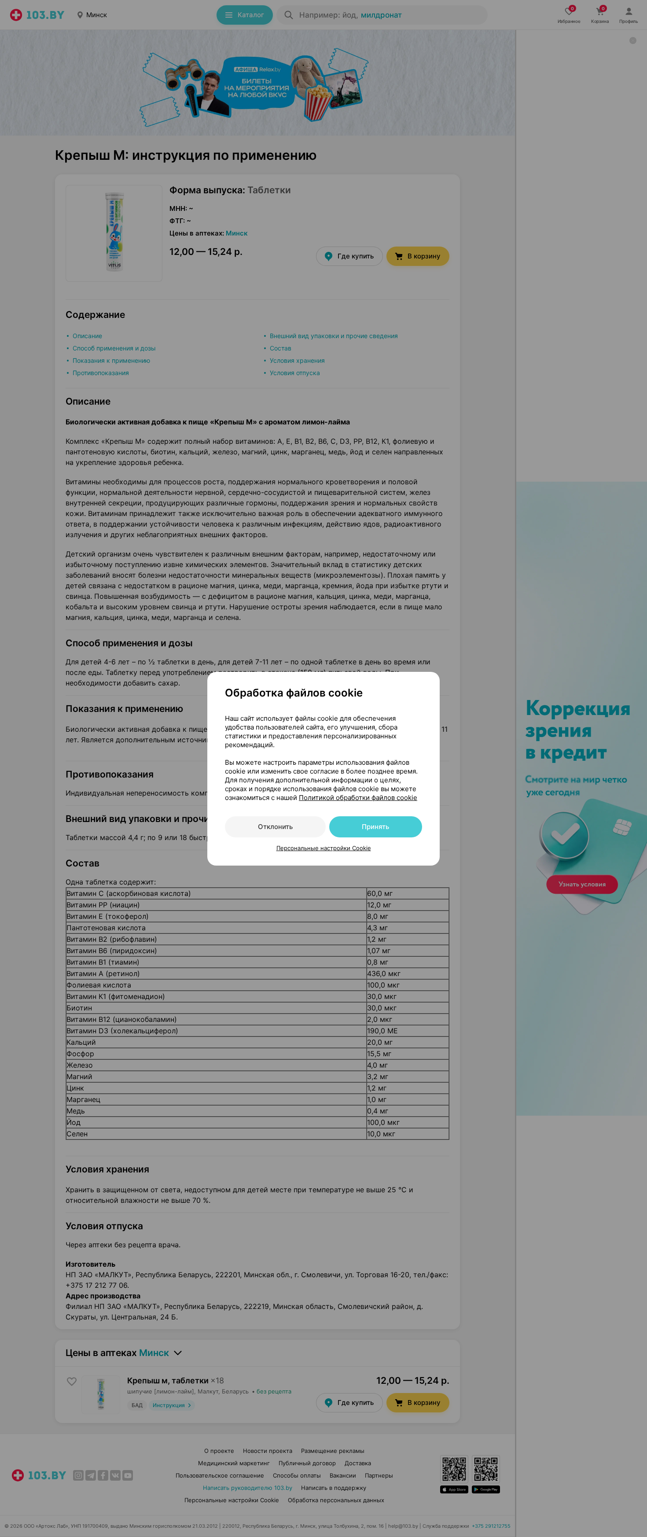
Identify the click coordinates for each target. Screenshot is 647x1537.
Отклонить (275, 826)
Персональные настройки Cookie (323, 847)
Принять (375, 826)
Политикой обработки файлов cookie (358, 797)
